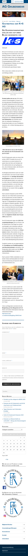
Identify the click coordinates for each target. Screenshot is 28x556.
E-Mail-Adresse (7, 360)
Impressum (5, 550)
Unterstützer (5, 538)
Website (4, 368)
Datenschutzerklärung (7, 547)
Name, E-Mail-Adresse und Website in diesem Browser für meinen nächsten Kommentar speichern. (13, 377)
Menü (4, 1)
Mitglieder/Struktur (7, 524)
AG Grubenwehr (13, 6)
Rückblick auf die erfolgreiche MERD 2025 (14, 399)
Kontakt (4, 535)
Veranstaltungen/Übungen (9, 528)
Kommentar (6, 332)
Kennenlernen (6, 531)
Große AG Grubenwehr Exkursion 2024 (14, 415)
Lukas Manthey (12, 21)
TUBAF (17, 1)
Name (4, 353)
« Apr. (6, 459)
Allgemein (18, 21)
